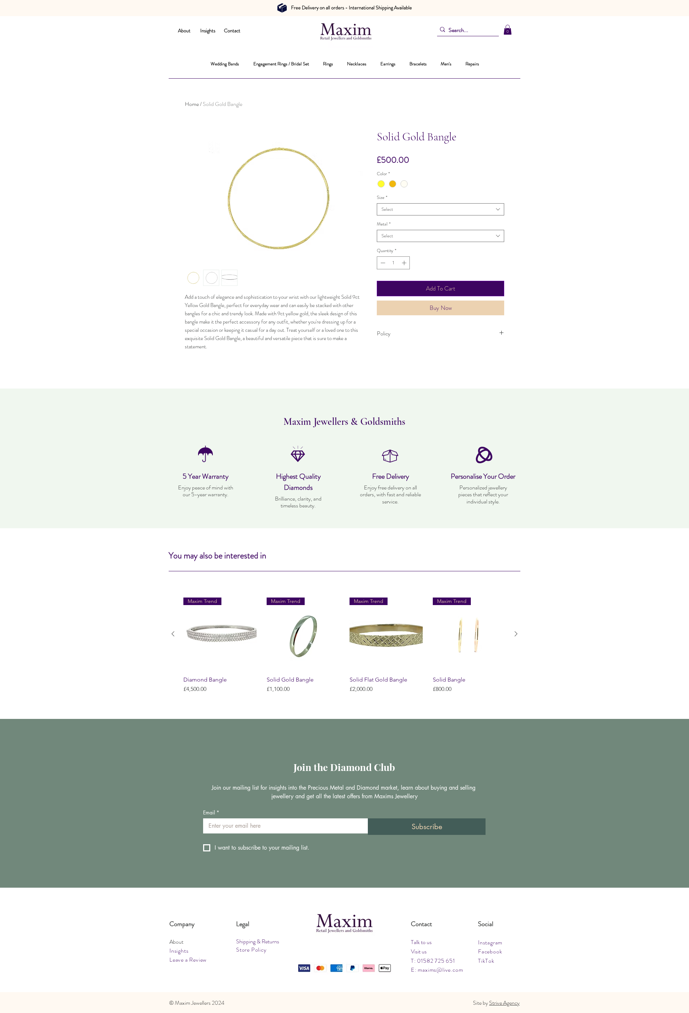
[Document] (282, 8)
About (184, 30)
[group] (344, 645)
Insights (207, 30)
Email (211, 812)
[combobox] (440, 209)
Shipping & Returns (257, 941)
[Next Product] (516, 633)
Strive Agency (504, 1003)
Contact (232, 30)
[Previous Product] (173, 633)
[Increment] (404, 263)
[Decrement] (382, 263)
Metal (383, 224)
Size (382, 197)
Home (192, 104)
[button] (507, 29)
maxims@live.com (440, 970)
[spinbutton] (393, 263)
